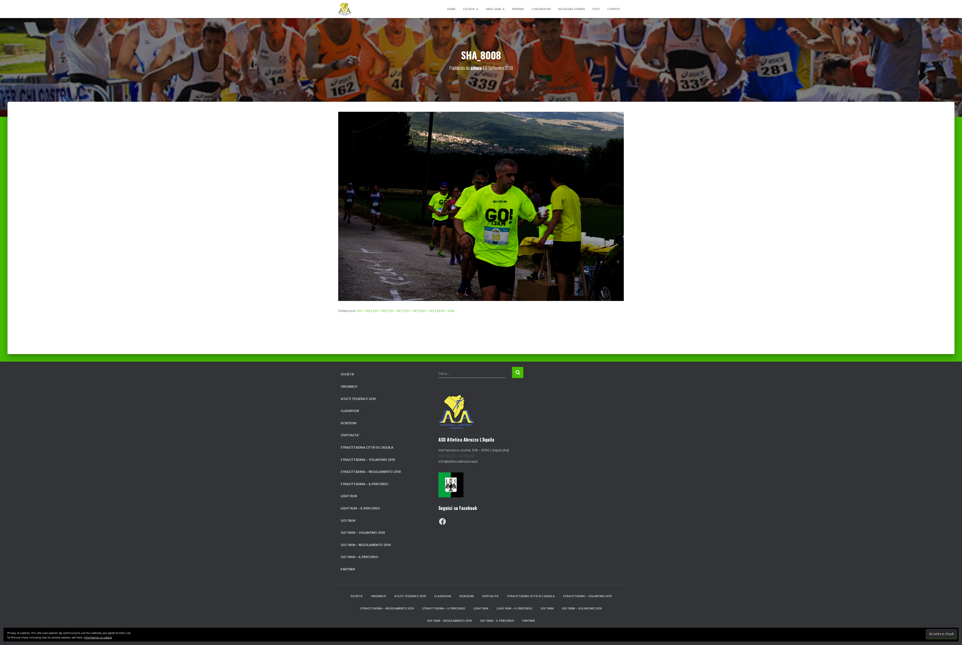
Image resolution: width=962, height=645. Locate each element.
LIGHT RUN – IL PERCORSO (360, 508)
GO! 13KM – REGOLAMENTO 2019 (366, 545)
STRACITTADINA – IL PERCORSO (364, 484)
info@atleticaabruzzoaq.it (458, 462)
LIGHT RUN (349, 496)
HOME (451, 9)
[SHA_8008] (481, 206)
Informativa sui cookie (98, 637)
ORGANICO (349, 387)
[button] (477, 9)
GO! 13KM (348, 521)
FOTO (596, 9)
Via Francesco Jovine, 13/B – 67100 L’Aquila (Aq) (473, 450)
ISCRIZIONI (348, 423)
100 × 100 (363, 311)
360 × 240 (427, 311)
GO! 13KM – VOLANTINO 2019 (363, 533)
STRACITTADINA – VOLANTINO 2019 (368, 460)
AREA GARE (494, 9)
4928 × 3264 (445, 311)
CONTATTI (613, 9)
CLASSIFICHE (350, 411)
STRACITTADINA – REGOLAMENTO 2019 (371, 472)
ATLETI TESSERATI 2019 (358, 399)
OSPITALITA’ (350, 435)
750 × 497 (395, 311)
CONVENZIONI (541, 9)
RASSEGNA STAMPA (571, 9)
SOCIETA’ (469, 9)
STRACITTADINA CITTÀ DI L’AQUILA (367, 448)
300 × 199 (379, 311)
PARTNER (518, 9)
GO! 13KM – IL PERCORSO (359, 557)
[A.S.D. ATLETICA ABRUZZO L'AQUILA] (344, 9)
